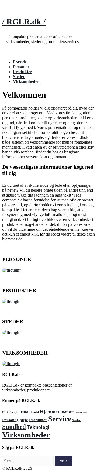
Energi (13, 412)
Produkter (22, 71)
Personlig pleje (15, 420)
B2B (5, 412)
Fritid (23, 412)
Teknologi (38, 427)
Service (59, 419)
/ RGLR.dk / (24, 21)
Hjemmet (49, 411)
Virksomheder (26, 81)
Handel (34, 412)
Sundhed (14, 426)
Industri (67, 412)
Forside (20, 62)
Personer (21, 67)
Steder (19, 76)
